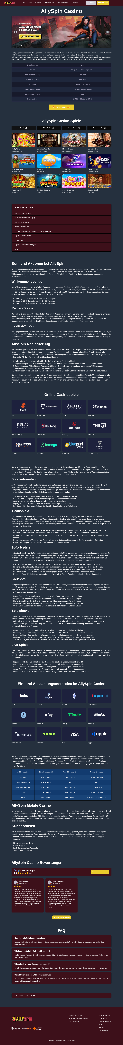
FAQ (16, 249)
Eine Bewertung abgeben (100, 872)
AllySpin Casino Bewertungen (25, 245)
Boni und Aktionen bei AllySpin (25, 218)
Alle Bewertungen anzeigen (61, 917)
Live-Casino (47, 128)
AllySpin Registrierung (22, 222)
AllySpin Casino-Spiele (22, 213)
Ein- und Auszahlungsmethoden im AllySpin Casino (32, 231)
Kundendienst (19, 240)
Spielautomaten (98, 128)
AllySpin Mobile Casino (22, 236)
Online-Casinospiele (21, 227)
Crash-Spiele (72, 128)
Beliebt (22, 128)
